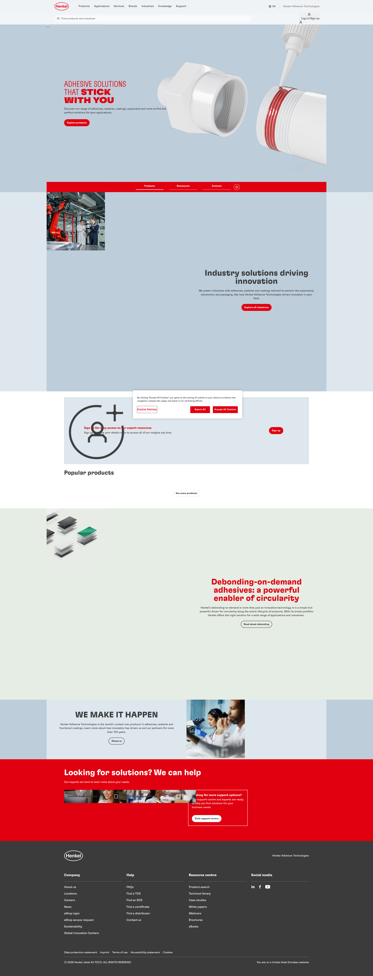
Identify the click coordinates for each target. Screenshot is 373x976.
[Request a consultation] (92, 796)
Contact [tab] (217, 186)
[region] (187, 404)
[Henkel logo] (61, 6)
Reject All (200, 409)
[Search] (59, 18)
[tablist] (183, 187)
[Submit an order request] (154, 796)
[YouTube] (267, 887)
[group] (186, 108)
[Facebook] (260, 887)
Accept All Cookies (225, 409)
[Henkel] (73, 856)
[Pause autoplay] (236, 187)
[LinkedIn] (253, 887)
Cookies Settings (147, 409)
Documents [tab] (183, 186)
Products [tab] (149, 186)
